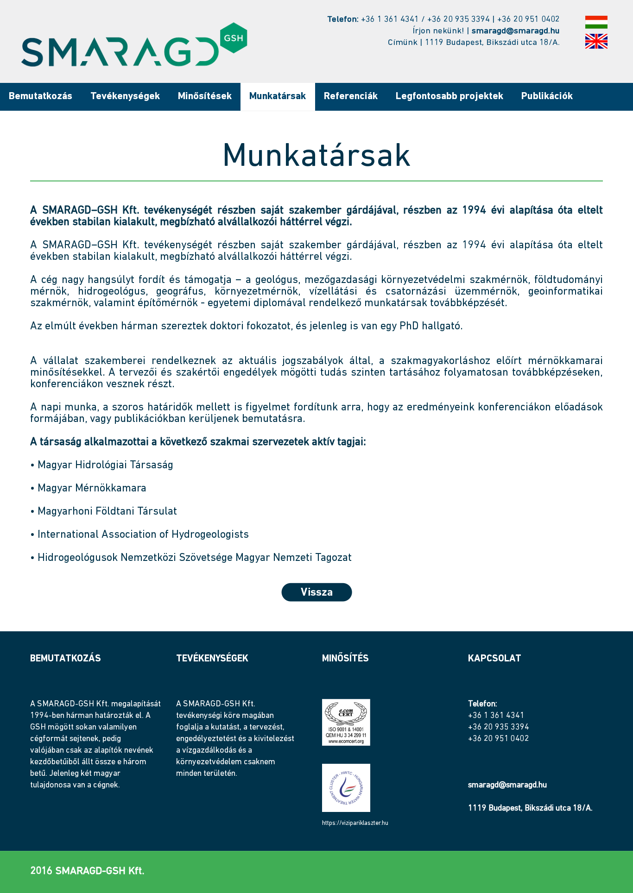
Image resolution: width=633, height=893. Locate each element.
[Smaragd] (134, 44)
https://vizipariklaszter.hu (355, 823)
